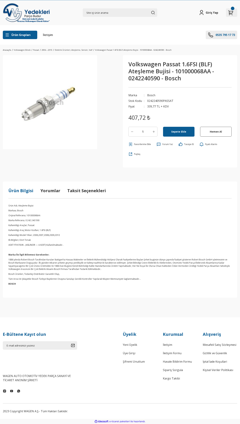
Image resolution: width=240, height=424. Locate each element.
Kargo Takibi (171, 378)
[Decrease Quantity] (132, 131)
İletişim (48, 35)
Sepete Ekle (178, 131)
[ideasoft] (102, 421)
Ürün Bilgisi (20, 190)
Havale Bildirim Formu (177, 362)
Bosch (151, 95)
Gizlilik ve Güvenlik (215, 353)
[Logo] (26, 12)
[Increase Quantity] (153, 131)
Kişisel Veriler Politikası (218, 370)
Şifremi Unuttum (134, 362)
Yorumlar (50, 190)
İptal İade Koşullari (215, 362)
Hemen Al (216, 131)
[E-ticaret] (119, 421)
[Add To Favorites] (139, 144)
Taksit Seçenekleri (86, 190)
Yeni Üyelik (130, 345)
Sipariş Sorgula (173, 370)
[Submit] (74, 345)
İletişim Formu (172, 353)
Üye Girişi (129, 353)
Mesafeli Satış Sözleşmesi (219, 345)
